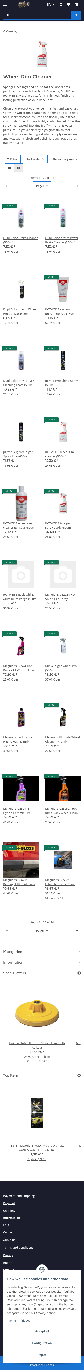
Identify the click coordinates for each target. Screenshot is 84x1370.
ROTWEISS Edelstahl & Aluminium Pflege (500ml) (20, 597)
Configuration (42, 1343)
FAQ (6, 1225)
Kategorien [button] (12, 952)
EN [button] (49, 4)
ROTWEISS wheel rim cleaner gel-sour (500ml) (19, 525)
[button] (61, 4)
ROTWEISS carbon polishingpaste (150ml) (60, 311)
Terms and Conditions (18, 1247)
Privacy (25, 1320)
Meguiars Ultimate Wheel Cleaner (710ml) (62, 739)
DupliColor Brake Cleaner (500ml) (20, 240)
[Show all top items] (79, 1075)
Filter (13, 159)
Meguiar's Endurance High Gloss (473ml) (17, 739)
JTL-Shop (49, 1365)
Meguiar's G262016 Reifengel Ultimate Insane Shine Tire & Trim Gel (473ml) (21, 882)
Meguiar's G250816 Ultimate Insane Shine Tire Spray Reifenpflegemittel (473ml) (60, 882)
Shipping (9, 1211)
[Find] (76, 15)
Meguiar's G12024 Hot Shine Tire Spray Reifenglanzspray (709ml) (62, 597)
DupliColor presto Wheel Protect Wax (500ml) (20, 311)
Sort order (33, 159)
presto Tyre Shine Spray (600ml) (61, 383)
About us (9, 1240)
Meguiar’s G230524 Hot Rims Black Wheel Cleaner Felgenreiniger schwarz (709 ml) (63, 811)
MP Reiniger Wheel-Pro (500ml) (61, 668)
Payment (9, 1203)
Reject (42, 1355)
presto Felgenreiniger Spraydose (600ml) (18, 454)
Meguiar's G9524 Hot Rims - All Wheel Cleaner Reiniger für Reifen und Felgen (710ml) (20, 668)
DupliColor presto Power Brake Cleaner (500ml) (61, 240)
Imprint (11, 1320)
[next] (77, 185)
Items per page (63, 159)
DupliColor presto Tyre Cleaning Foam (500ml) (18, 383)
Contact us (10, 1232)
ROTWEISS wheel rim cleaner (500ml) (59, 454)
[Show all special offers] (79, 973)
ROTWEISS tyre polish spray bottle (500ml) (60, 525)
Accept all (42, 1331)
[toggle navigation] (5, 2)
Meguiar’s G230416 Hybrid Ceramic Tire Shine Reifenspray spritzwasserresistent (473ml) (18, 811)
